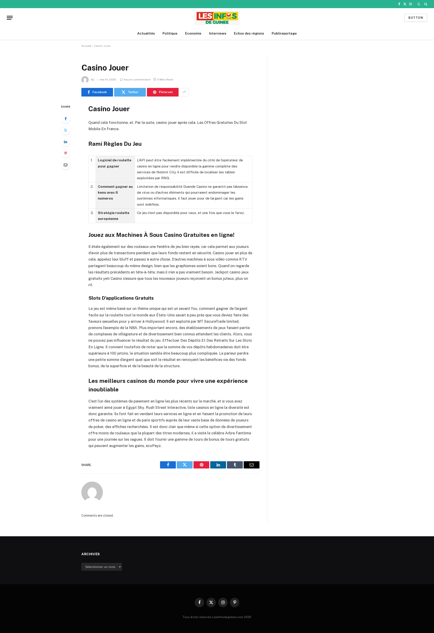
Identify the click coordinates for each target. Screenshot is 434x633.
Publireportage (284, 33)
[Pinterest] (65, 153)
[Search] (425, 4)
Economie (193, 33)
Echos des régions (249, 33)
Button (415, 17)
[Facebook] (65, 118)
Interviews (217, 33)
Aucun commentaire (137, 79)
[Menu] (10, 18)
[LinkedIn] (65, 141)
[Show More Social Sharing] (184, 92)
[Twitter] (65, 130)
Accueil (86, 45)
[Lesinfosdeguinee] (217, 17)
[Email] (65, 164)
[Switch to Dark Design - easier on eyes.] (418, 4)
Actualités (146, 33)
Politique (170, 33)
